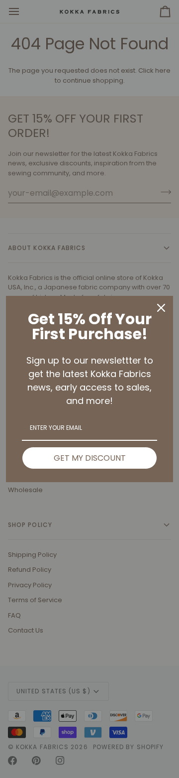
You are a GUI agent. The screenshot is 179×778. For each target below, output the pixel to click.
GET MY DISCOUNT (90, 458)
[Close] (161, 308)
